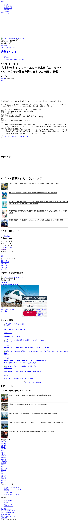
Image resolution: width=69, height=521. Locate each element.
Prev (2, 249)
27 (8, 247)
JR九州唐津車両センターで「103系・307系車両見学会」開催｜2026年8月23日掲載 (33, 413)
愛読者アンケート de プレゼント (13, 489)
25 (5, 247)
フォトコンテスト (9, 492)
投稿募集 (6, 11)
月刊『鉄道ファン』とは (11, 494)
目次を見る (4, 282)
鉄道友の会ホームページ (8, 516)
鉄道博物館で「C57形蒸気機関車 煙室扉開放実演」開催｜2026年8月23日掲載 (31, 431)
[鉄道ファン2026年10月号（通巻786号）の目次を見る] (13, 38)
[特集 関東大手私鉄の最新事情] (20, 306)
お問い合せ (4, 518)
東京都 (3, 80)
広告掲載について (6, 509)
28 (10, 247)
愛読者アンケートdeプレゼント (10, 284)
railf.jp (2, 1)
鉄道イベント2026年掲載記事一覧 (14, 59)
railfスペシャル (8, 506)
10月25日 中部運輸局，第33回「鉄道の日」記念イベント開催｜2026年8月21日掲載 (33, 193)
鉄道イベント (8, 9)
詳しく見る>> (5, 311)
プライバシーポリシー (7, 512)
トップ (6, 4)
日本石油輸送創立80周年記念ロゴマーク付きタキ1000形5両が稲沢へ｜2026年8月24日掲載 (36, 422)
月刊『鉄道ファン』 (10, 6)
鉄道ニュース (8, 8)
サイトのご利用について (8, 510)
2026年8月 (7, 236)
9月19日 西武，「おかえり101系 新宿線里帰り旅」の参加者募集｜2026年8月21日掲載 (33, 183)
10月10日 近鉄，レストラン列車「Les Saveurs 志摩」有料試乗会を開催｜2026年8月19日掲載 (36, 220)
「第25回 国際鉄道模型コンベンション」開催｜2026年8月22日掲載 (28, 404)
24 (3, 247)
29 (11, 247)
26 (6, 247)
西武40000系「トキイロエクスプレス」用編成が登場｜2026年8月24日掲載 (30, 395)
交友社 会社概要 (5, 514)
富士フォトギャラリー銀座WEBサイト (16, 136)
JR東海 (3, 78)
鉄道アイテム (8, 504)
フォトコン (7, 13)
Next (4, 249)
